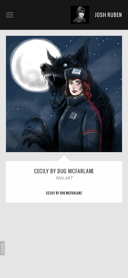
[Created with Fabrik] (2, 248)
